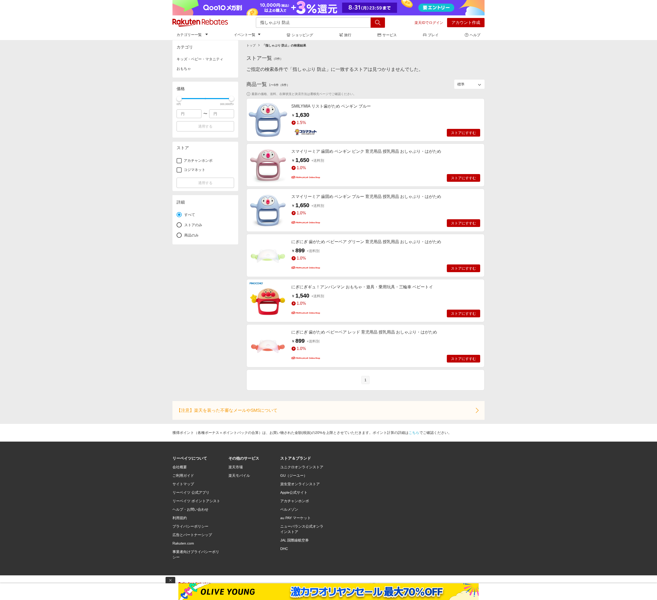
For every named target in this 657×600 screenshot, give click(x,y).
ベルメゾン (289, 509)
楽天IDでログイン (428, 23)
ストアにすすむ (463, 133)
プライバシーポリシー (190, 526)
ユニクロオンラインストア (301, 467)
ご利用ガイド (183, 475)
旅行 (347, 35)
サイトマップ (183, 484)
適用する (205, 126)
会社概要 (179, 467)
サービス (389, 35)
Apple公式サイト (293, 492)
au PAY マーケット (295, 518)
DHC (284, 549)
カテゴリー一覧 (189, 35)
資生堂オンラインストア (300, 484)
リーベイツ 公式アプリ (190, 492)
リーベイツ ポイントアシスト (196, 501)
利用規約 (179, 518)
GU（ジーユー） (293, 475)
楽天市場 (235, 467)
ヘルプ (475, 35)
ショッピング (302, 35)
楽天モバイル (239, 475)
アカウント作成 (465, 22)
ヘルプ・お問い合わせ (190, 509)
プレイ (433, 35)
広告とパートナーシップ (192, 535)
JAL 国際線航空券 (294, 540)
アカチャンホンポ (294, 501)
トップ (251, 45)
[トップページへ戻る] (200, 22)
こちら (414, 433)
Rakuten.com (183, 543)
